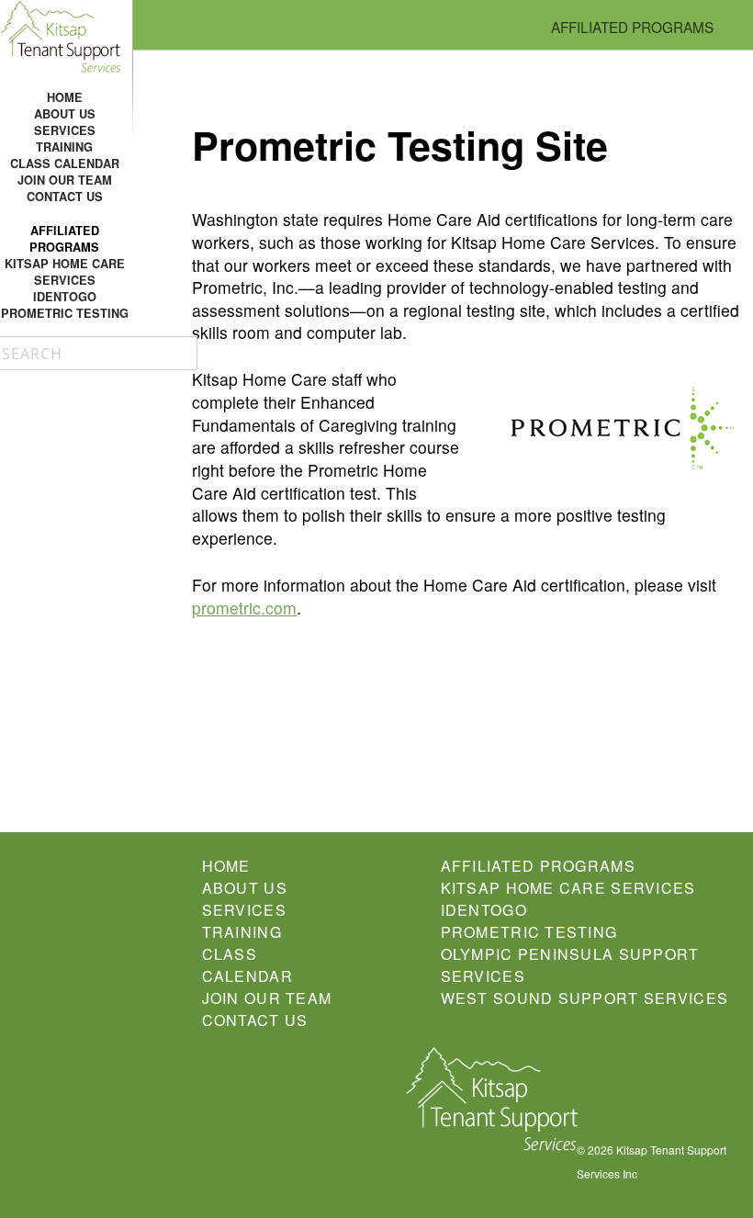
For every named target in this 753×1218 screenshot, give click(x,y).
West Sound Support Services (585, 998)
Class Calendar (64, 163)
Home (65, 97)
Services (65, 130)
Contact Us (65, 196)
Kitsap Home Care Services (65, 271)
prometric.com (244, 607)
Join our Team (64, 180)
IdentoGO (64, 296)
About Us (65, 114)
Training (64, 147)
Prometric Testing (65, 313)
